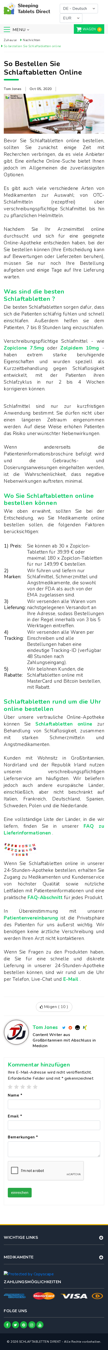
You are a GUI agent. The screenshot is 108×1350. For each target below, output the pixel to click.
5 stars (35, 1087)
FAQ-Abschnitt (46, 897)
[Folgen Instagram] (31, 1324)
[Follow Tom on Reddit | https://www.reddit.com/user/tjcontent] (70, 1027)
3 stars (22, 1087)
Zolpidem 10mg (81, 348)
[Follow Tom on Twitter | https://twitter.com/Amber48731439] (64, 1027)
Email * (15, 1116)
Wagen (89, 29)
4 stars (29, 1087)
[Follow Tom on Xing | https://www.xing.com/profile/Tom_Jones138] (85, 1027)
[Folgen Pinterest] (23, 1324)
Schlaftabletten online (66, 724)
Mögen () (55, 1007)
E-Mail (71, 979)
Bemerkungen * (23, 1137)
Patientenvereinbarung (32, 918)
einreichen (19, 1192)
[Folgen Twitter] (15, 1324)
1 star (10, 1087)
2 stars (16, 1087)
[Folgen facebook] (7, 1324)
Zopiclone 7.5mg (25, 348)
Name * (15, 1095)
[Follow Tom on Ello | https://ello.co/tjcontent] (77, 1027)
